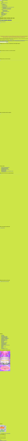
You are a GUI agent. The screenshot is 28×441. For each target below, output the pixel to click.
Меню (0, 0)
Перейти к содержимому (5, 0)
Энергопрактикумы (3, 7)
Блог (1, 3)
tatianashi (11, 40)
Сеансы (2, 9)
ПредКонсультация (5, 6)
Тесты (2, 347)
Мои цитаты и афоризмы (4, 342)
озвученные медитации (4, 343)
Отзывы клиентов (3, 344)
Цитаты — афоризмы (3, 14)
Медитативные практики (23, 40)
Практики (2, 345)
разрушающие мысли (2, 41)
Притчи (2, 346)
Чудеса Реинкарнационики (4, 348)
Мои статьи (2, 341)
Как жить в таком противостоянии (5, 167)
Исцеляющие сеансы (5, 10)
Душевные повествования (4, 337)
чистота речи (6, 41)
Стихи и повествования (4, 13)
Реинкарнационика (5, 5)
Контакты (2, 12)
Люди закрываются (3, 171)
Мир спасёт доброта (3, 170)
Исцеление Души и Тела (17, 40)
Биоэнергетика (4, 4)
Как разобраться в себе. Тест (4, 168)
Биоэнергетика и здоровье (4, 336)
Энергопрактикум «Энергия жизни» (7, 8)
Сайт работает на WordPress (3, 440)
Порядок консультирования (6, 11)
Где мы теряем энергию (6, 20)
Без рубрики (2, 335)
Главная (2, 1)
